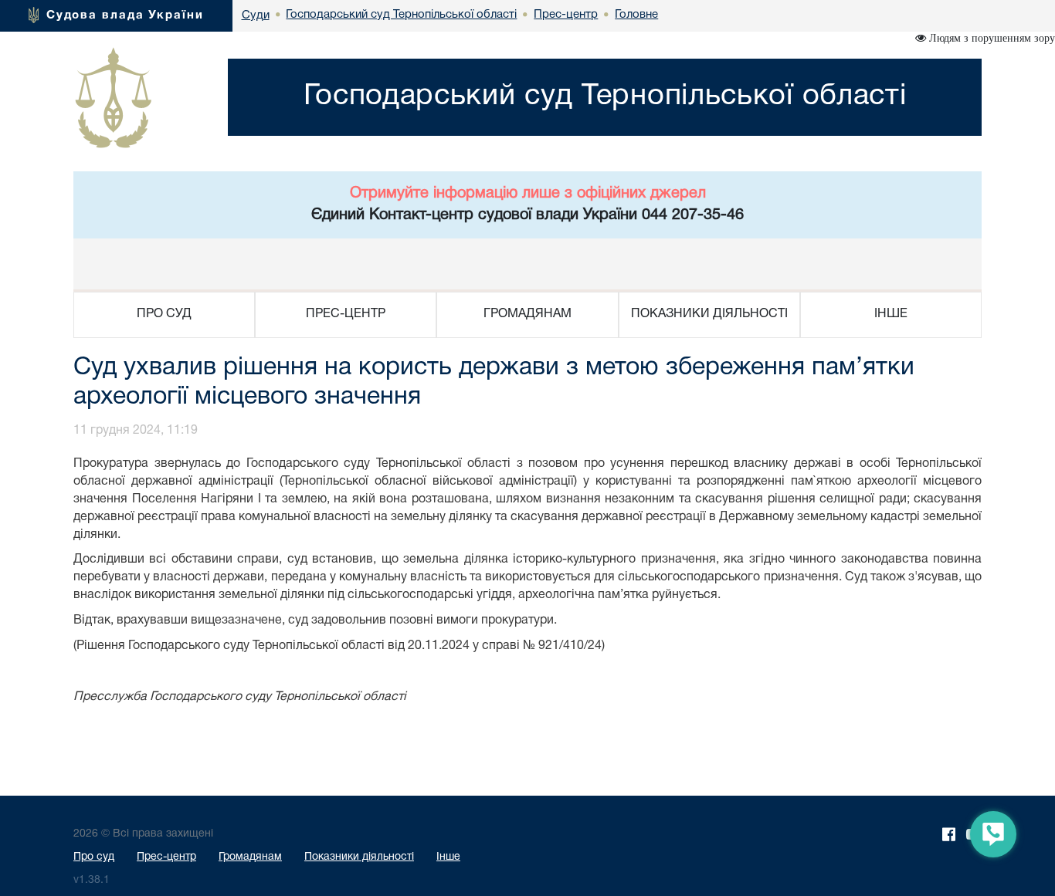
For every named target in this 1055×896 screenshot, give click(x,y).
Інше (448, 857)
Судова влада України (125, 15)
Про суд (93, 857)
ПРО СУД (164, 314)
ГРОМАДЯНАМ (527, 314)
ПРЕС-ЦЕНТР (345, 314)
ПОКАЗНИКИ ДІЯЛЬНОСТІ (709, 314)
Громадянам (250, 857)
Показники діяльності (359, 857)
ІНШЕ (890, 314)
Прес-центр (166, 857)
